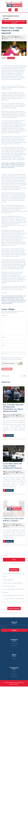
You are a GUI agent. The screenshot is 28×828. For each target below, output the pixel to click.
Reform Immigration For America (11, 16)
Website (3, 353)
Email (3, 345)
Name (3, 337)
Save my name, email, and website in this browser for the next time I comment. (12, 358)
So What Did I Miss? (8, 580)
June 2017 (14, 646)
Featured (14, 674)
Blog (14, 671)
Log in (14, 658)
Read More (10, 435)
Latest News (6, 18)
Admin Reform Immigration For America (11, 37)
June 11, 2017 (7, 36)
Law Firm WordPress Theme (13, 682)
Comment (4, 315)
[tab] (9, 9)
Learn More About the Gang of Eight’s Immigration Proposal (12, 466)
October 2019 (14, 643)
